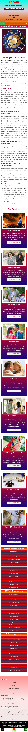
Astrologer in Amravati (14, 565)
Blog (14, 690)
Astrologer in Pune (14, 645)
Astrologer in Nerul (14, 642)
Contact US (14, 693)
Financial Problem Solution (14, 527)
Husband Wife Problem (14, 415)
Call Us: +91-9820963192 (14, 242)
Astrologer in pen (14, 610)
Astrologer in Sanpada (14, 653)
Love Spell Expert (14, 378)
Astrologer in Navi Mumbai (14, 639)
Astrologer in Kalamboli (14, 576)
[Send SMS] (14, 729)
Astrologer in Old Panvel (14, 556)
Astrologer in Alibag (14, 570)
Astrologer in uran (14, 605)
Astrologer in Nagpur (14, 630)
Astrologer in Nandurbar (14, 637)
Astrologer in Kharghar (14, 587)
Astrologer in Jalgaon (14, 599)
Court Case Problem (14, 490)
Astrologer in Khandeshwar (14, 559)
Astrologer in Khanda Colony (14, 670)
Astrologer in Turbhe (14, 664)
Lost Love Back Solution (14, 304)
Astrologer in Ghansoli (14, 622)
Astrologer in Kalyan (14, 616)
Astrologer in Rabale (14, 648)
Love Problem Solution (13, 341)
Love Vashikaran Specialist (14, 230)
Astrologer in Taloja (14, 584)
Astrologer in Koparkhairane (14, 627)
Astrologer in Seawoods (14, 659)
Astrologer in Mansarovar (14, 579)
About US (14, 685)
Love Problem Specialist (14, 688)
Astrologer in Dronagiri (14, 613)
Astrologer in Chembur (14, 573)
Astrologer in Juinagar (14, 602)
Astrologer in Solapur (14, 662)
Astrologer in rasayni (14, 608)
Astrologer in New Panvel (14, 554)
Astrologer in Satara (14, 656)
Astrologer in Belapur (13, 594)
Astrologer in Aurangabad (14, 567)
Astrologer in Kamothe (14, 581)
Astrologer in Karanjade (14, 562)
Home (2, 23)
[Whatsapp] (25, 729)
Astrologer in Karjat (14, 619)
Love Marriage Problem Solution (14, 453)
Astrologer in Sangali (14, 651)
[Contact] (2, 729)
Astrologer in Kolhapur (14, 624)
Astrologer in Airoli (14, 596)
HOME (14, 682)
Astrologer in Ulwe (14, 667)
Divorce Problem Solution (14, 267)
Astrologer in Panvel (14, 551)
